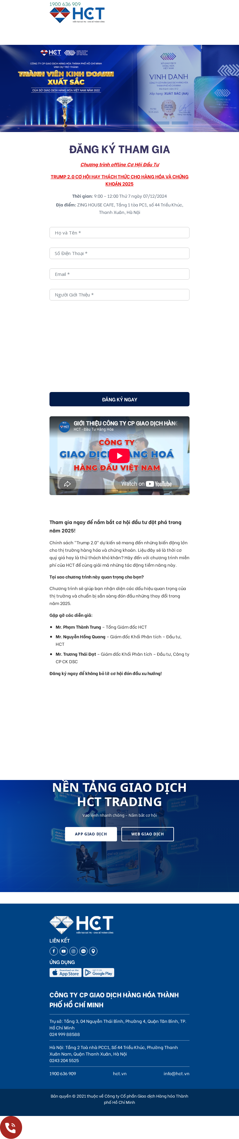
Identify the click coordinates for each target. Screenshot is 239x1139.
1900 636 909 (65, 3)
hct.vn (120, 1073)
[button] (142, 123)
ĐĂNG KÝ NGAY (119, 399)
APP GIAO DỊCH (91, 834)
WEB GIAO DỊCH (147, 834)
